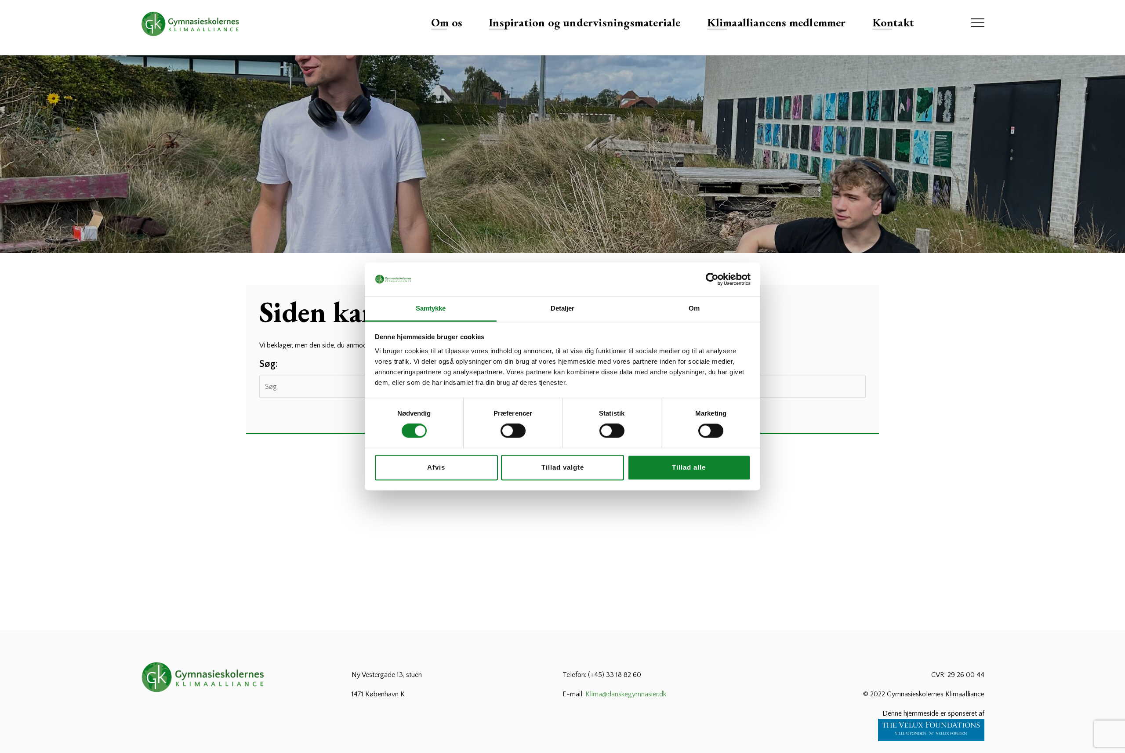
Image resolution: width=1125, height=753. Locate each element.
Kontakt (893, 22)
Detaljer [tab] (563, 308)
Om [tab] (694, 308)
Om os (446, 22)
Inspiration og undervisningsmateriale (584, 22)
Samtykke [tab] (431, 308)
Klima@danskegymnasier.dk (625, 694)
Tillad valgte (562, 467)
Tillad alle (689, 467)
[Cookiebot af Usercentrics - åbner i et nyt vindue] (712, 279)
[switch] (513, 431)
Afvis (436, 467)
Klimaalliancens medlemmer (776, 22)
